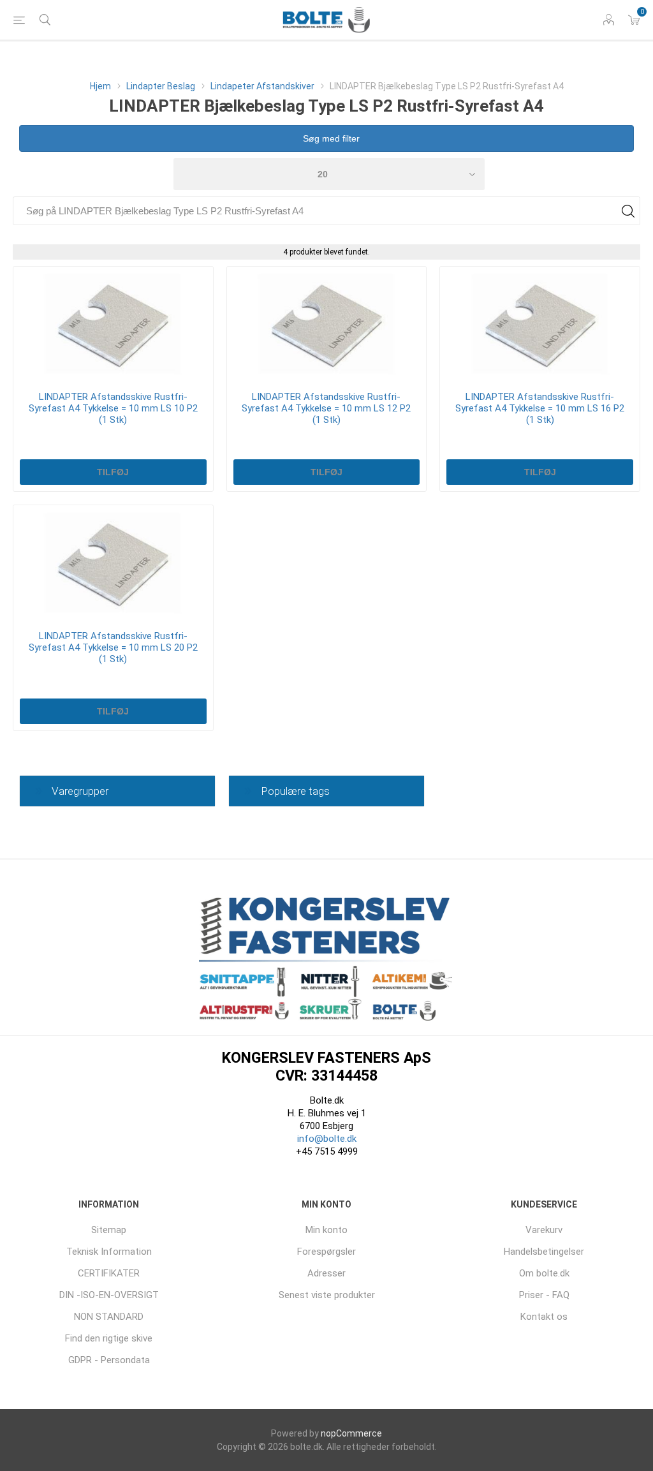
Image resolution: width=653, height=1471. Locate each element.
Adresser (326, 1273)
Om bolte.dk (544, 1273)
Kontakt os (544, 1316)
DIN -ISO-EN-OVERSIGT (109, 1295)
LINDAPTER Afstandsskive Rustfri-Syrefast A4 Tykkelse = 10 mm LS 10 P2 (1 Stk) (113, 408)
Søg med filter (330, 138)
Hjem (100, 86)
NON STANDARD (108, 1316)
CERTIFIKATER (109, 1273)
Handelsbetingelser (544, 1251)
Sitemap (108, 1230)
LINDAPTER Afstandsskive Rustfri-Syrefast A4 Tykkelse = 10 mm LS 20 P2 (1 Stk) (113, 647)
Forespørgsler (326, 1251)
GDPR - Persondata (109, 1360)
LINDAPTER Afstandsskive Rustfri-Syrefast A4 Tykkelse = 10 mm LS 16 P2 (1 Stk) (539, 408)
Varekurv (543, 1230)
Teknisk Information (109, 1251)
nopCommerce (351, 1433)
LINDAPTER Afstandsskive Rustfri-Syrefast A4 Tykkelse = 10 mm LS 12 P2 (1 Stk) (326, 408)
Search (628, 211)
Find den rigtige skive (108, 1338)
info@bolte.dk (326, 1138)
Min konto (326, 1230)
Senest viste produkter (327, 1295)
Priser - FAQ (544, 1295)
